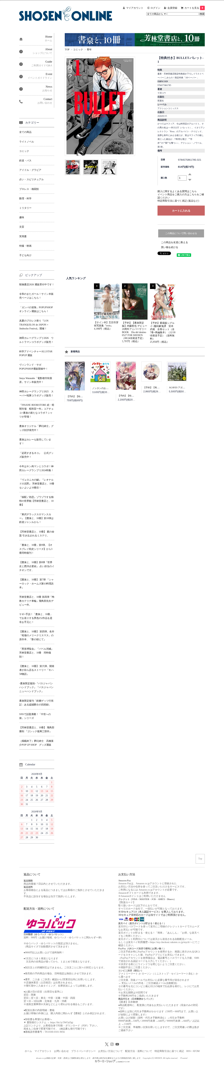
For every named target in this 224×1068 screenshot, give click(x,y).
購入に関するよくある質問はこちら (177, 191)
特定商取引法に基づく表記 (169, 1051)
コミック (78, 49)
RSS (188, 1051)
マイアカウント (134, 8)
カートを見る (193, 8)
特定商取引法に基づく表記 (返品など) (178, 200)
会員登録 (172, 8)
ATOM (196, 1051)
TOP (67, 49)
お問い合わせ (61, 1051)
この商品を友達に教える (174, 242)
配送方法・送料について (138, 1051)
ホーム (28, 1051)
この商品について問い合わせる (181, 233)
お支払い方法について (110, 1051)
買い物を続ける (169, 247)
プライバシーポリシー (83, 1051)
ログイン (155, 8)
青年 (89, 49)
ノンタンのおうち (101, 388)
